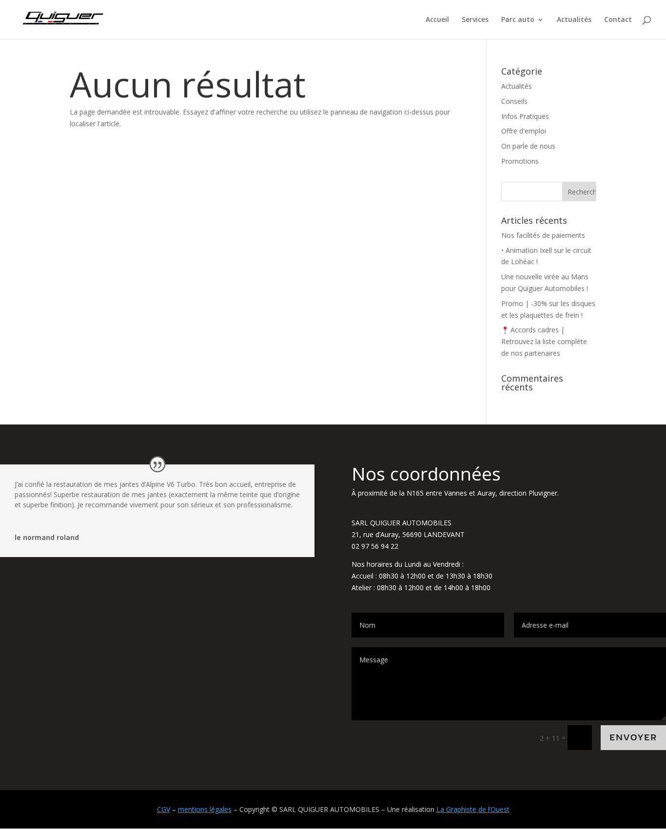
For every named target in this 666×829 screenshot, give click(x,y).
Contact (618, 20)
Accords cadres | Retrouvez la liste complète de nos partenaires (544, 341)
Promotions (520, 161)
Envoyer (633, 738)
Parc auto (517, 20)
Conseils (514, 101)
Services (475, 20)
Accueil (437, 20)
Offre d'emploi (523, 130)
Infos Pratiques (525, 116)
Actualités (574, 20)
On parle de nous (528, 146)
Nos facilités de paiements (543, 235)
